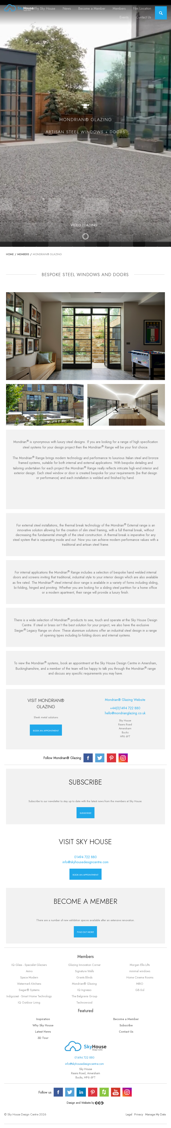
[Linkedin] (81, 1092)
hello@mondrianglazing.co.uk (125, 713)
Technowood (84, 1002)
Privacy (138, 1114)
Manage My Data (155, 1114)
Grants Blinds (84, 977)
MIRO (139, 984)
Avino (29, 971)
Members (119, 8)
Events (124, 17)
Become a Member (91, 8)
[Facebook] (58, 1092)
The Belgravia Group (84, 996)
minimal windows (139, 971)
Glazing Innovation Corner (84, 965)
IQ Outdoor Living (29, 1002)
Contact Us (143, 17)
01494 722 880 (85, 857)
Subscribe (126, 1025)
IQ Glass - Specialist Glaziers (29, 965)
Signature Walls (84, 971)
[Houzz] (104, 1092)
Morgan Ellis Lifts (140, 965)
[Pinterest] (92, 1092)
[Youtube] (115, 1092)
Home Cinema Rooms (139, 977)
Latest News (43, 1031)
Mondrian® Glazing (84, 984)
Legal (129, 1114)
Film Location (142, 8)
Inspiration (43, 1019)
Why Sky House (44, 8)
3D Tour (43, 1038)
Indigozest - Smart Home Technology (29, 996)
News (67, 8)
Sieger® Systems (29, 990)
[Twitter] (69, 1092)
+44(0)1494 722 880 (125, 708)
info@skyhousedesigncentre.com (85, 862)
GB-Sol (139, 990)
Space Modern (29, 977)
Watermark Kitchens (29, 984)
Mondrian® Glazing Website (125, 699)
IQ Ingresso (84, 990)
